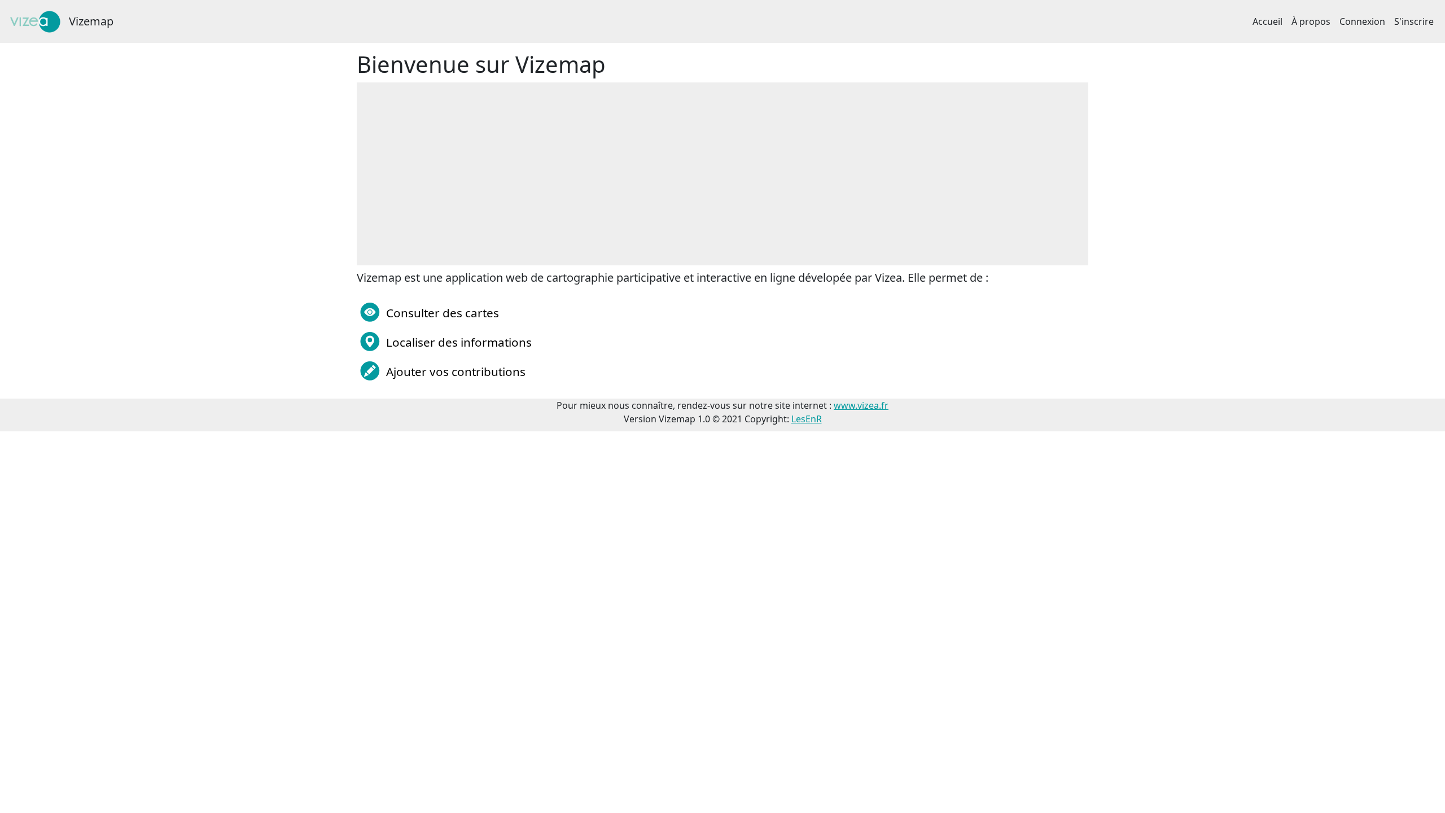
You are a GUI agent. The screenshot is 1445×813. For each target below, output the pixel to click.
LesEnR (806, 419)
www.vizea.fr (861, 405)
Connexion (1362, 21)
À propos (1310, 21)
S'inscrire (1414, 21)
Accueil (1267, 21)
